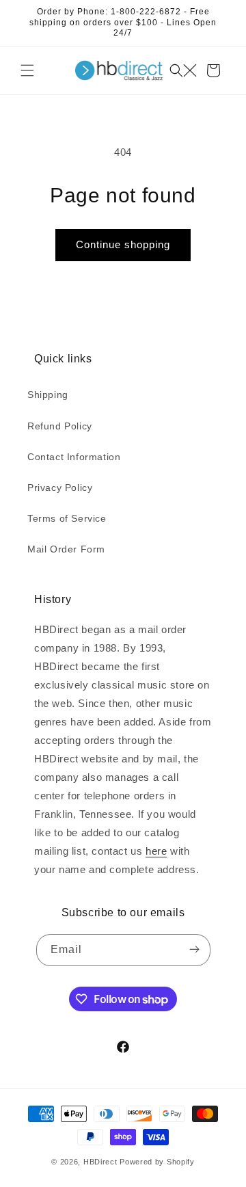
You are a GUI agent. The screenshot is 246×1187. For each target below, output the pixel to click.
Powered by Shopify (157, 1162)
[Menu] (27, 70)
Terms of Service (67, 518)
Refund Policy (59, 426)
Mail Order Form (66, 549)
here (156, 851)
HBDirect (100, 1162)
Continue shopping (123, 244)
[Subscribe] (195, 950)
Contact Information (73, 456)
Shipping (47, 394)
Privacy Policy (59, 487)
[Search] (183, 70)
